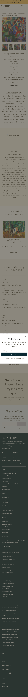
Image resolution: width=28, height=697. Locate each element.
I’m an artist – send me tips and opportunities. (15, 358)
